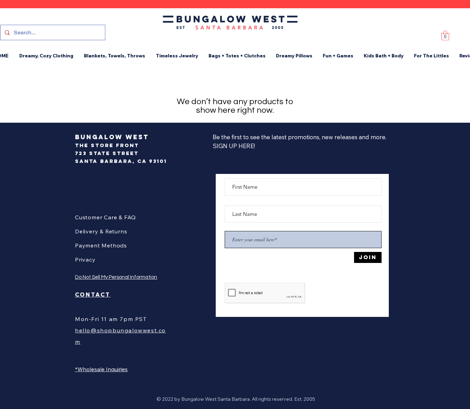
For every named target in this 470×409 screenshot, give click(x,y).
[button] (445, 36)
